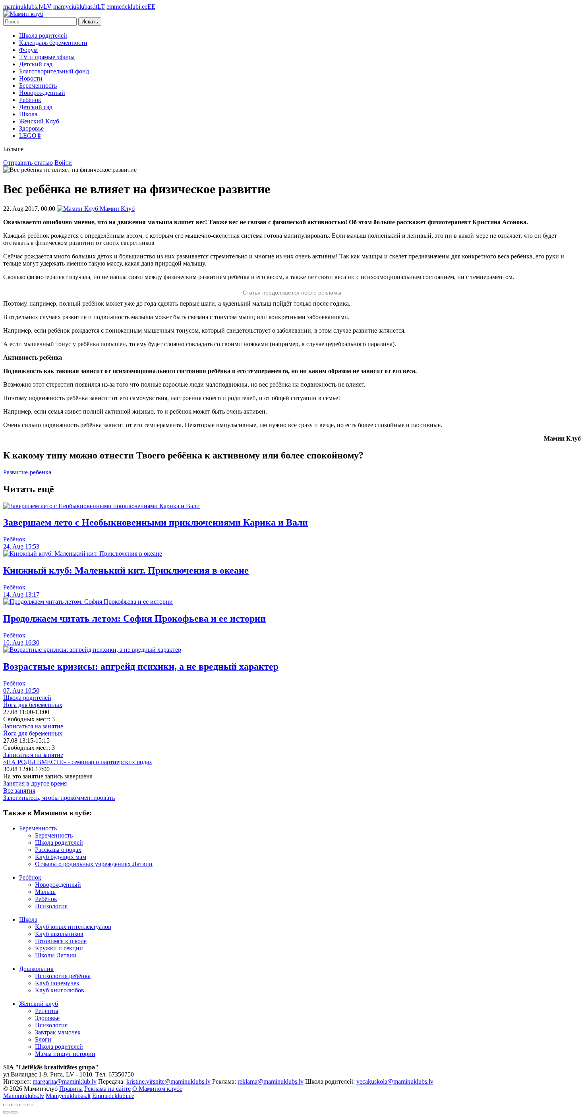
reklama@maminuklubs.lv (271, 1081)
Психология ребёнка (63, 976)
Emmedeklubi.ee (113, 1095)
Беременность (38, 85)
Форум (28, 49)
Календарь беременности (53, 42)
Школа (28, 114)
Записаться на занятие (33, 726)
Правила (71, 1088)
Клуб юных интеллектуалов (73, 926)
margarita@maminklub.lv (65, 1081)
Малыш (45, 891)
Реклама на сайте (107, 1088)
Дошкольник (36, 968)
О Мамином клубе (157, 1088)
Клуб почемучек (57, 983)
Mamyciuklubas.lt (68, 1095)
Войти (63, 162)
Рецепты (46, 1010)
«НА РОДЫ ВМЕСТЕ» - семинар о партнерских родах (77, 762)
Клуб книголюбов (59, 990)
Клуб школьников (59, 933)
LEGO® (30, 135)
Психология (51, 906)
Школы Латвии (56, 955)
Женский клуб (38, 1003)
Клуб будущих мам (60, 856)
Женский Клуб (39, 121)
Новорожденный (42, 92)
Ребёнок (30, 99)
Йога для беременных (32, 704)
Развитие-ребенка (27, 472)
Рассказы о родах (58, 849)
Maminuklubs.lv (23, 1095)
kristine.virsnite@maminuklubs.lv (168, 1081)
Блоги (43, 1039)
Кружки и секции (59, 948)
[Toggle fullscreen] (22, 1105)
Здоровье (31, 128)
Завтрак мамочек (58, 1032)
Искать (89, 22)
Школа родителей (43, 35)
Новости (31, 78)
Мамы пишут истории (65, 1053)
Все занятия (19, 790)
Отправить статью (28, 162)
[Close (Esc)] (6, 1105)
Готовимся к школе (61, 941)
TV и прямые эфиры (47, 57)
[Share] (14, 1105)
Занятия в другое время (35, 783)
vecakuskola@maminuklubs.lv (394, 1081)
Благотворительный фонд (54, 71)
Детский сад (35, 64)
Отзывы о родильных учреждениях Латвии (94, 864)
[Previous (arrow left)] (6, 1112)
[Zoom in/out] (30, 1105)
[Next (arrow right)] (14, 1112)
